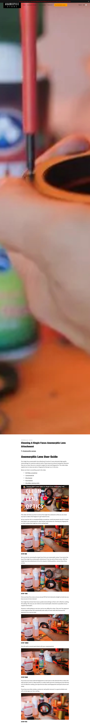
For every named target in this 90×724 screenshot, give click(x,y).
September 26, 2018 (24, 439)
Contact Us (50, 5)
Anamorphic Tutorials (31, 5)
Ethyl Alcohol (28, 478)
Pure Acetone (29, 480)
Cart (84, 4)
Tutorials (30, 439)
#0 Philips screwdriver (31, 473)
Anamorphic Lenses (29, 451)
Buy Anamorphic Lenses (60, 5)
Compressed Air (29, 475)
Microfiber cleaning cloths (32, 483)
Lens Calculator (42, 5)
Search (80, 4)
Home (24, 5)
